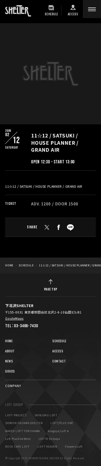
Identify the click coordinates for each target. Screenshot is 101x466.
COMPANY (13, 385)
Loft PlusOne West (18, 439)
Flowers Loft (74, 446)
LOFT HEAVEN (47, 446)
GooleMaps (14, 318)
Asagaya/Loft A (58, 431)
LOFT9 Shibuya (49, 439)
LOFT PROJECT (16, 415)
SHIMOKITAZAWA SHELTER (24, 423)
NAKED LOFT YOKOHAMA (22, 431)
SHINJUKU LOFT (46, 415)
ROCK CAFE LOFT (17, 446)
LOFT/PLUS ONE (62, 423)
